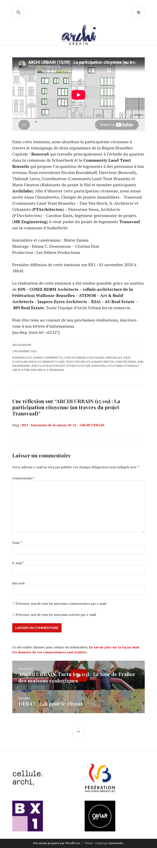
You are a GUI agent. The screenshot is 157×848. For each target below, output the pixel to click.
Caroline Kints (25, 361)
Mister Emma (127, 361)
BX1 (128, 357)
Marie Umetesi (104, 361)
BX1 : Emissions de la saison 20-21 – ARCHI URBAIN (63, 425)
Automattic (116, 843)
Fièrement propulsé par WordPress (56, 843)
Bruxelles (114, 357)
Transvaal (57, 370)
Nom (17, 542)
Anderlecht (23, 357)
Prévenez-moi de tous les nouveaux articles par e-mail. (56, 614)
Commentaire (23, 478)
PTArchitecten (79, 365)
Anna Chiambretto (49, 357)
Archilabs (96, 357)
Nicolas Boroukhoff (49, 365)
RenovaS (99, 365)
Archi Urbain (76, 357)
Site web (18, 583)
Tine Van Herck (35, 370)
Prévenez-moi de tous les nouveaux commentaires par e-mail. (61, 603)
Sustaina (116, 365)
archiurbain (21, 345)
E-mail (18, 563)
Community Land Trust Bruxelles (65, 361)
